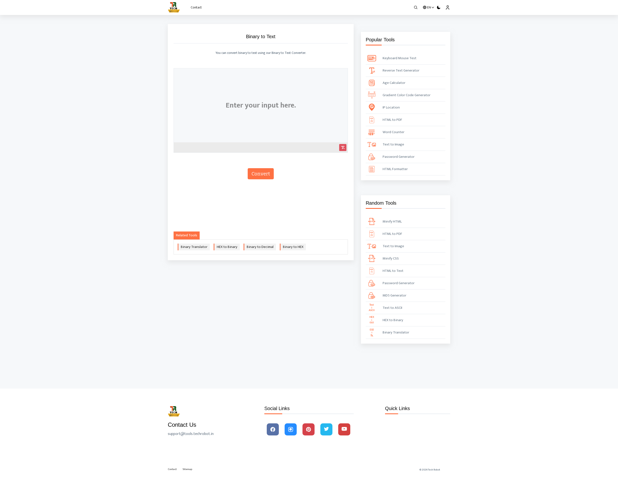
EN (429, 7)
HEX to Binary (227, 247)
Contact (196, 7)
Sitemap (187, 469)
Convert (261, 174)
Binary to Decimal (260, 247)
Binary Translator (194, 247)
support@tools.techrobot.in (191, 434)
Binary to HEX (293, 247)
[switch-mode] (439, 7)
